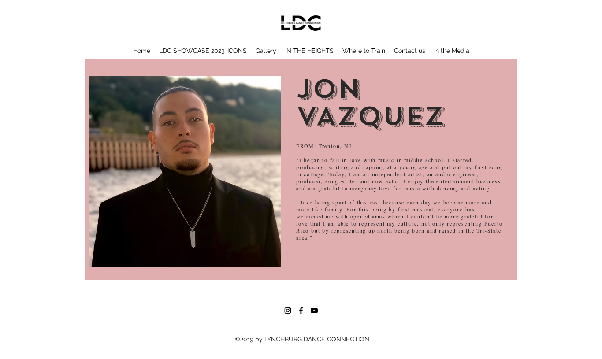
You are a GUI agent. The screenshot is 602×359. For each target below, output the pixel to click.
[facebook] (301, 310)
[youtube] (314, 310)
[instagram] (287, 310)
